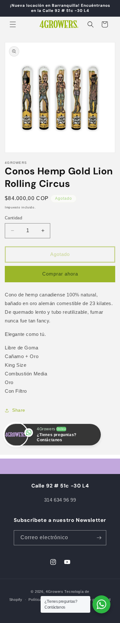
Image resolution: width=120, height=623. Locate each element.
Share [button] (18, 410)
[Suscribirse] (99, 537)
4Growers (54, 591)
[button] (13, 24)
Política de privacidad (92, 599)
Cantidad (13, 217)
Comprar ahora (60, 273)
